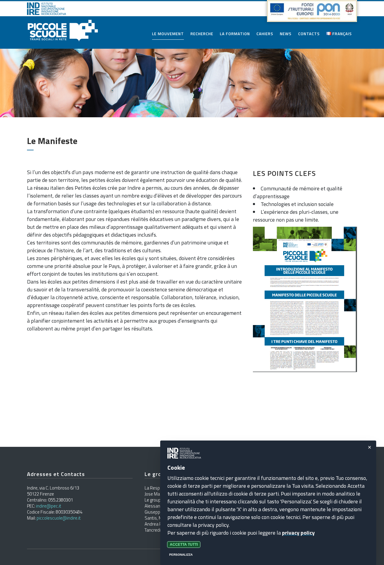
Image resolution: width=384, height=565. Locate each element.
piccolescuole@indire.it (59, 517)
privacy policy (298, 533)
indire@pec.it (48, 505)
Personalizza (181, 554)
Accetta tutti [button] (184, 544)
